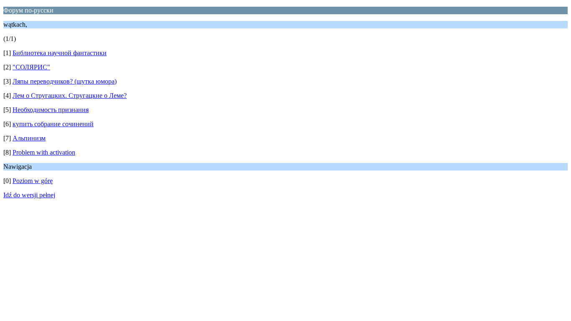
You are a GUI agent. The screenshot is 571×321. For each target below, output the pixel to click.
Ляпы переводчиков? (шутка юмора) (65, 81)
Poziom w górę (33, 180)
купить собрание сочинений (53, 123)
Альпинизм (29, 138)
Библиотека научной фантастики (60, 52)
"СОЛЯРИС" (31, 67)
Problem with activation (44, 152)
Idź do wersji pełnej (29, 195)
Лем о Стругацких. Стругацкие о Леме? (70, 95)
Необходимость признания (51, 109)
